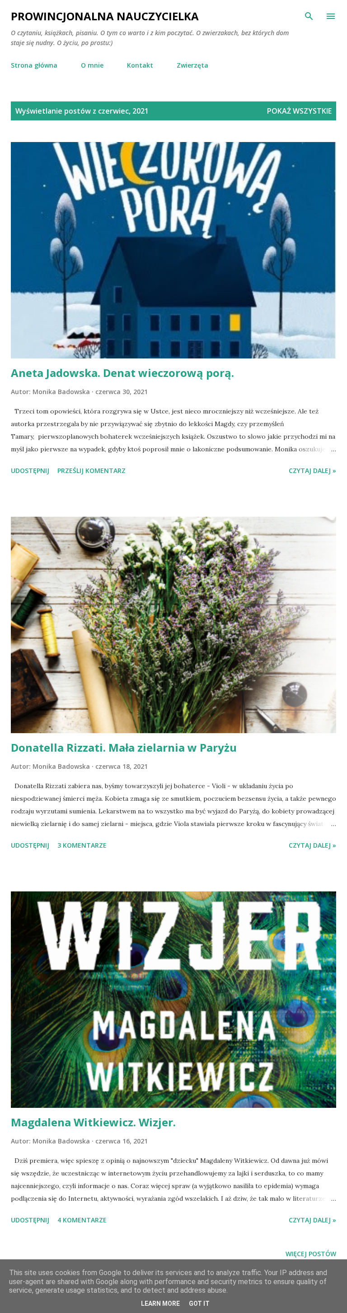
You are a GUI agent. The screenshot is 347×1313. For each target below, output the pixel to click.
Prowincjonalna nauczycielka (105, 16)
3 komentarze (82, 845)
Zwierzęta (192, 65)
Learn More (160, 1303)
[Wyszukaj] (309, 16)
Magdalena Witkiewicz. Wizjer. (93, 1122)
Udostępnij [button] (30, 470)
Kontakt (140, 65)
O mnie (92, 65)
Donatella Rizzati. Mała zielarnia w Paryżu (124, 747)
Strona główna (34, 65)
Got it (199, 1303)
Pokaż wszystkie (299, 111)
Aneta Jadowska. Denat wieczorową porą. (122, 372)
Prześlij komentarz (91, 470)
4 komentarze (82, 1220)
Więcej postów (311, 1253)
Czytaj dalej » (312, 470)
